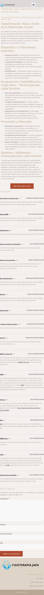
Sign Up (2, 338)
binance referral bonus (7, 260)
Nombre (3, 524)
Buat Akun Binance (6, 278)
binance (2, 400)
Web (1, 543)
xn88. (1, 454)
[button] (33, 4)
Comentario (4, 499)
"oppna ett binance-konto (8, 324)
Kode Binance (4, 230)
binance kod (4, 310)
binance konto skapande (8, 475)
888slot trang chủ (6, 354)
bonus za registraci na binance (10, 244)
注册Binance (4, 438)
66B (1, 420)
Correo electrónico (6, 534)
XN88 (1, 374)
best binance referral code (9, 198)
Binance (2, 294)
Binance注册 (4, 214)
